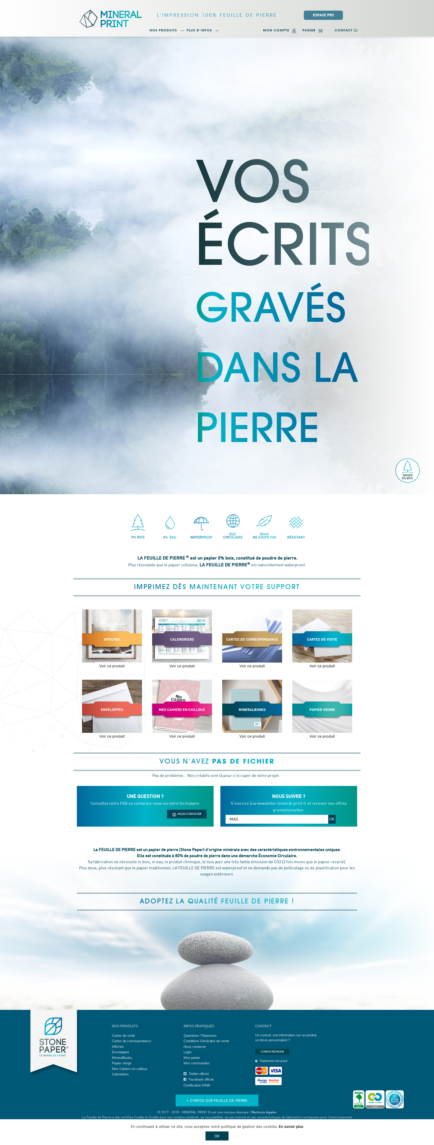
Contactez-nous (272, 1051)
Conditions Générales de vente (206, 1041)
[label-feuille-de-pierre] (395, 1099)
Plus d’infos (199, 30)
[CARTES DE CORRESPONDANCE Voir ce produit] (253, 672)
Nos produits (163, 30)
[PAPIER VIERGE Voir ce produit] (322, 743)
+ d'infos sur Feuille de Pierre (217, 1100)
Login (187, 1052)
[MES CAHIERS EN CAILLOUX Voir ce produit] (183, 743)
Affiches (118, 1047)
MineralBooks (122, 1058)
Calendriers (120, 1074)
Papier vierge (121, 1063)
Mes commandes (197, 1063)
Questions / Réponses (200, 1035)
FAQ (123, 804)
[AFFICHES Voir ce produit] (113, 672)
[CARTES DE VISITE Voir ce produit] (322, 672)
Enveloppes (120, 1052)
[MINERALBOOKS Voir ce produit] (253, 743)
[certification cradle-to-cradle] (375, 1099)
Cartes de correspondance (131, 1041)
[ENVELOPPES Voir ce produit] (113, 743)
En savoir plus (291, 1126)
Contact (344, 30)
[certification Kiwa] (359, 1099)
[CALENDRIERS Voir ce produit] (183, 672)
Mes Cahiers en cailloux (129, 1069)
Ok (217, 1136)
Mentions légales (263, 1112)
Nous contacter (189, 814)
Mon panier (192, 1058)
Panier (309, 30)
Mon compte (277, 30)
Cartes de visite (123, 1035)
